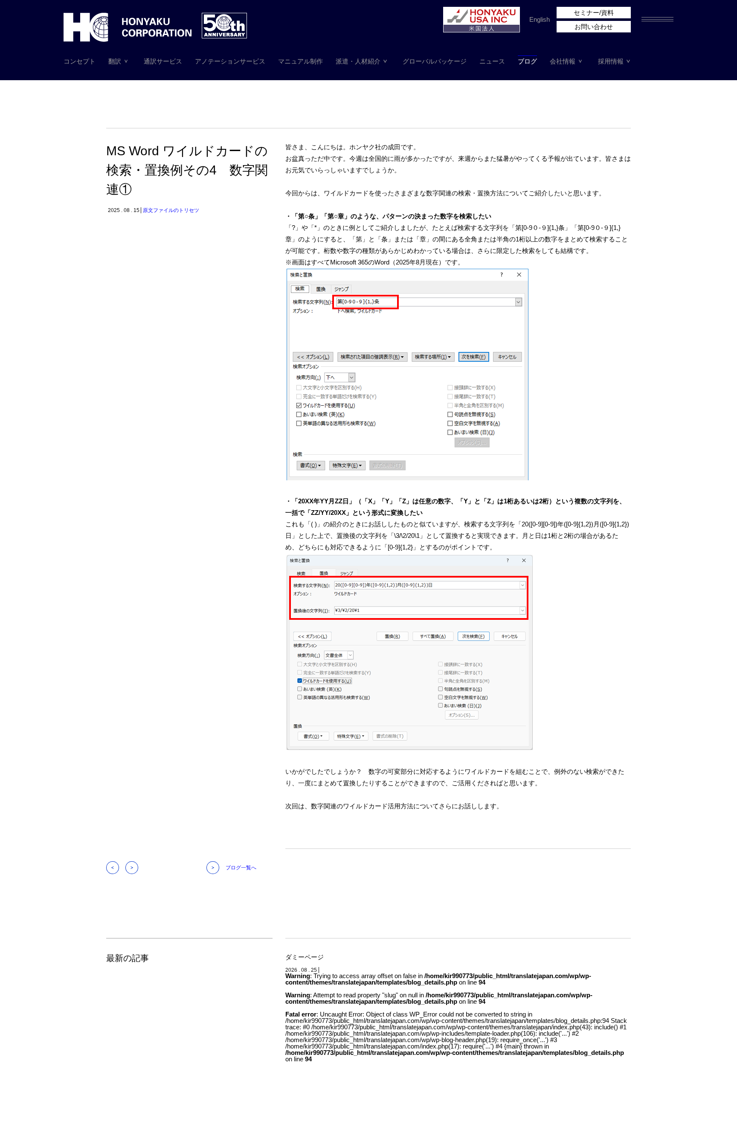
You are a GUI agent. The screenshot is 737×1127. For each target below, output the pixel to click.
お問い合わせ (594, 26)
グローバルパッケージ (435, 61)
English (539, 19)
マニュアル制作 (300, 61)
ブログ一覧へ (241, 868)
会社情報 (562, 61)
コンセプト (80, 61)
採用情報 (611, 61)
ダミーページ (304, 957)
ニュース (492, 61)
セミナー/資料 (594, 12)
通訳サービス (163, 61)
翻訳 (114, 61)
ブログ (527, 61)
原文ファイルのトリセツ (171, 210)
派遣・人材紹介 (358, 61)
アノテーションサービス (230, 61)
